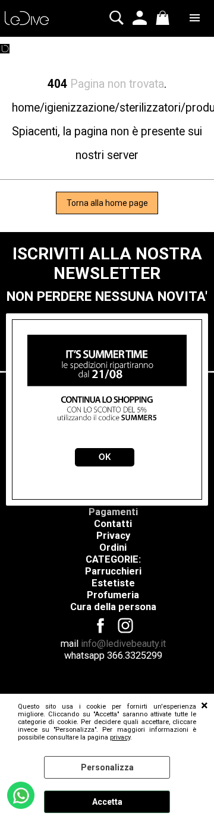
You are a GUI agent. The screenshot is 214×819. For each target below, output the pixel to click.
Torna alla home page (107, 203)
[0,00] (164, 18)
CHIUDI (204, 706)
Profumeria (113, 595)
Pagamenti (113, 512)
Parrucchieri (113, 571)
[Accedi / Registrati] (141, 18)
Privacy (113, 535)
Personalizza (107, 767)
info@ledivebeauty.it (123, 643)
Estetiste (113, 583)
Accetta (107, 802)
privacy (120, 737)
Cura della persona (113, 606)
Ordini (113, 547)
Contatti (113, 523)
